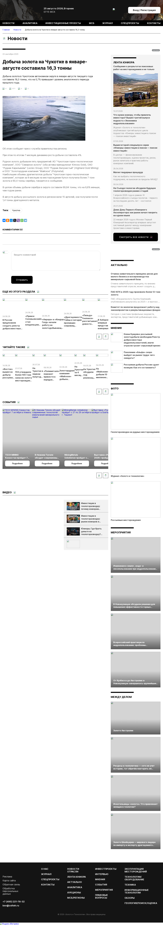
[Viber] (18, 220)
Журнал (107, 23)
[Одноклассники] (7, 220)
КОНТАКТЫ (48, 884)
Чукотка (16, 210)
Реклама (7, 876)
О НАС (44, 869)
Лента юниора (76, 876)
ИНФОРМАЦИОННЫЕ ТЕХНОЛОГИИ (137, 891)
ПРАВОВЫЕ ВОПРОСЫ (101, 896)
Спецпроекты (130, 23)
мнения (116, 328)
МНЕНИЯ (100, 879)
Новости (8, 23)
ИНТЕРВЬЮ (101, 874)
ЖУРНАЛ (46, 874)
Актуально (74, 882)
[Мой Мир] (11, 220)
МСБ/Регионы (76, 897)
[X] (14, 220)
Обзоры (130, 898)
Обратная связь (11, 884)
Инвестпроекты (105, 869)
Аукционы (74, 892)
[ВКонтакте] (4, 220)
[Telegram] (25, 220)
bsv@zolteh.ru (11, 905)
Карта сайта (9, 880)
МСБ (91, 23)
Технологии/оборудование (134, 878)
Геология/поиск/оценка (141, 903)
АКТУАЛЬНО (119, 265)
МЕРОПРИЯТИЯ (104, 890)
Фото (115, 388)
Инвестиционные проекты (63, 23)
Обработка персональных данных (10, 891)
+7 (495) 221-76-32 (14, 901)
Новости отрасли (73, 870)
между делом (121, 696)
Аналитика (30, 23)
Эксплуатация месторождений (136, 870)
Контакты (153, 23)
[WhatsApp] (21, 220)
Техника (130, 884)
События (101, 884)
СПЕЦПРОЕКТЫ (50, 879)
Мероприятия (121, 532)
